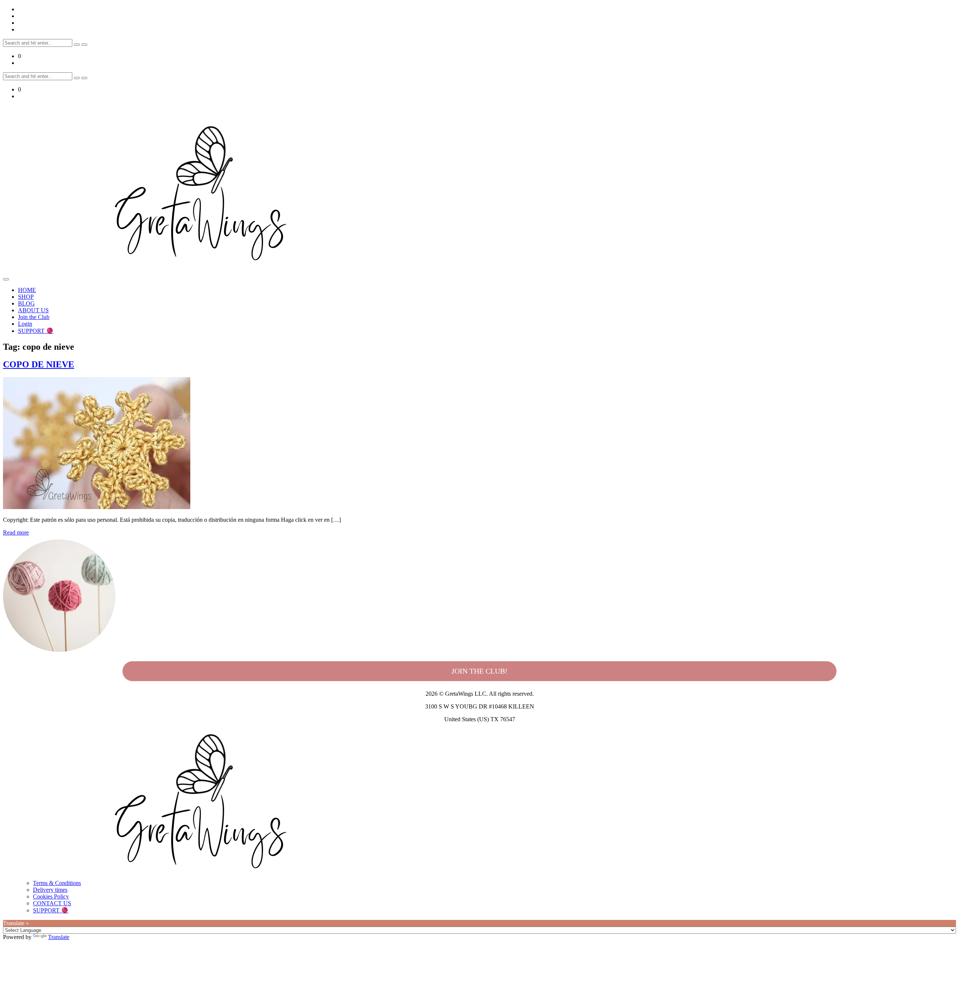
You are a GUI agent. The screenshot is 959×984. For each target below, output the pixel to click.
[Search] (77, 44)
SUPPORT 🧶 (36, 331)
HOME (27, 290)
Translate (58, 937)
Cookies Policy (51, 896)
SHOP (26, 297)
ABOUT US (33, 310)
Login (25, 324)
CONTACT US (52, 903)
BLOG (26, 303)
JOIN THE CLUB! (479, 671)
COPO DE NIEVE (38, 364)
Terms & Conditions (57, 883)
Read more (16, 532)
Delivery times (50, 890)
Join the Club (33, 317)
